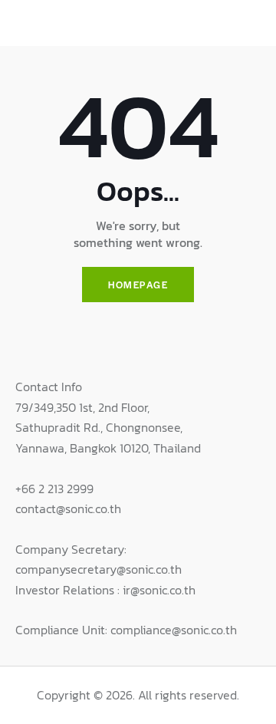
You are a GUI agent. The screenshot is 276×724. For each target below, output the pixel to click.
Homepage (138, 284)
